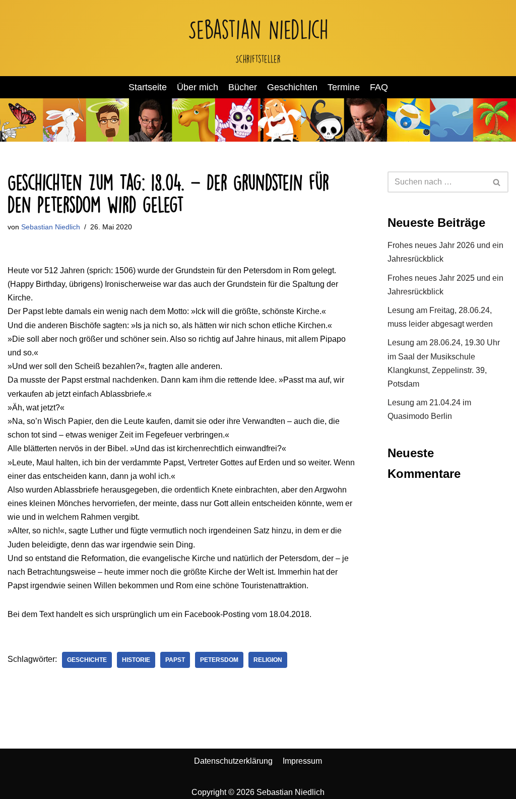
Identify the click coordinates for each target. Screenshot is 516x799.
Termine (344, 87)
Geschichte (87, 659)
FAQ (379, 87)
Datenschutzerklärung (233, 761)
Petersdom (219, 659)
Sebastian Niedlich (50, 227)
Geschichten (292, 87)
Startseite (147, 87)
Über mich (197, 87)
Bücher (242, 87)
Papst (175, 659)
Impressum (302, 761)
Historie (136, 659)
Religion (267, 659)
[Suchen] (497, 182)
